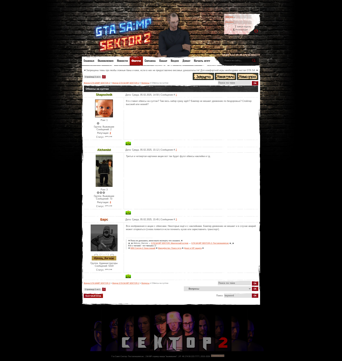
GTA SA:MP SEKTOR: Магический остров (169, 243)
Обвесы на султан (160, 83)
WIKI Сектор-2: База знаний (142, 248)
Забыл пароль (244, 27)
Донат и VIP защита (193, 248)
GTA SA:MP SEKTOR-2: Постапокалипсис (210, 243)
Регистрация (241, 30)
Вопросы (145, 83)
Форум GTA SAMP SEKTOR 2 (97, 83)
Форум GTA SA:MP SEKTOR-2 (125, 83)
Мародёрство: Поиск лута (169, 248)
